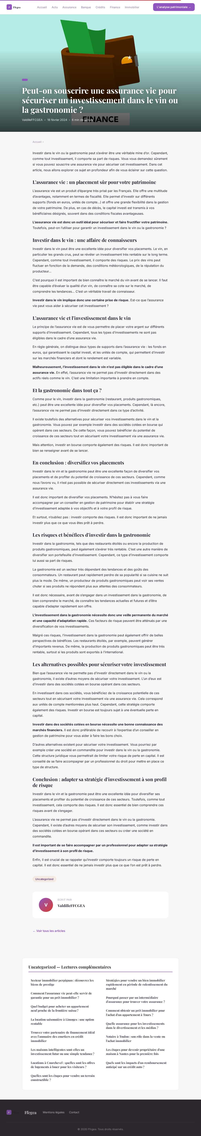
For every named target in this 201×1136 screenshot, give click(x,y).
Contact (74, 1112)
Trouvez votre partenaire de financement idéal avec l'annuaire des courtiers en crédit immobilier (63, 1036)
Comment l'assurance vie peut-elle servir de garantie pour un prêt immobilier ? (61, 995)
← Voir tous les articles (49, 931)
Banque (86, 7)
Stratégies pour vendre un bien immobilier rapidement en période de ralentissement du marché (136, 984)
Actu (55, 7)
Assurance (69, 7)
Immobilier (132, 7)
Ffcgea (31, 1112)
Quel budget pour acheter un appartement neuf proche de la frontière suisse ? (60, 1008)
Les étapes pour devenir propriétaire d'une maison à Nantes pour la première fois (135, 1052)
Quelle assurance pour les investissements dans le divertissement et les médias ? (135, 1026)
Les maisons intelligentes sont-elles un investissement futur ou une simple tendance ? (62, 1052)
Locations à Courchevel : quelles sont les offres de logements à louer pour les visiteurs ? (63, 1065)
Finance (115, 7)
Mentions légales (53, 1112)
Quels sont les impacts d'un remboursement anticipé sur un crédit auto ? (136, 1065)
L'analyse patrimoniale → (174, 7)
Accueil (42, 7)
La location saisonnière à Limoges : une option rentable (62, 1022)
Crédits (100, 7)
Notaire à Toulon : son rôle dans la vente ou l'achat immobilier (135, 1039)
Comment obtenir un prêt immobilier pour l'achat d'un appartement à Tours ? (135, 1012)
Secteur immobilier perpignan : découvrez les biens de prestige (62, 982)
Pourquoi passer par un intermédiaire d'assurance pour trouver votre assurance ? (135, 1000)
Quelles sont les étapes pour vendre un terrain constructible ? (63, 1078)
